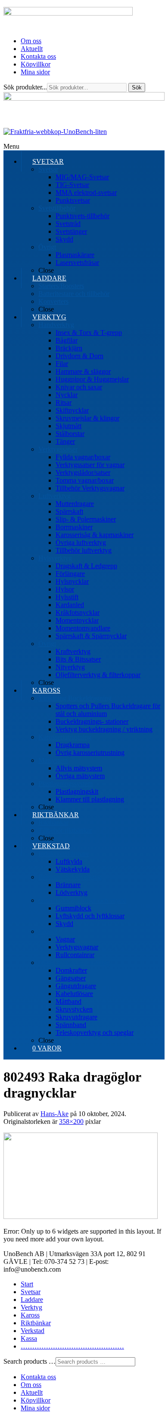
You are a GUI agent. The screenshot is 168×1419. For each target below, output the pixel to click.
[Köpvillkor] (55, 131)
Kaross (30, 1315)
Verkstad (32, 1330)
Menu (11, 146)
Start (27, 1284)
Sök (137, 87)
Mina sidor (35, 72)
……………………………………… (72, 1346)
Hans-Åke (54, 1113)
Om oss (31, 41)
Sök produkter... (25, 87)
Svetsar (30, 1291)
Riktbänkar (36, 1323)
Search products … (29, 1361)
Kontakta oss (38, 56)
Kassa (29, 1338)
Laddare (32, 1299)
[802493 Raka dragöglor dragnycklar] (80, 1216)
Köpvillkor (35, 64)
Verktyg (31, 1307)
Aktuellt (32, 48)
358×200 (71, 1121)
